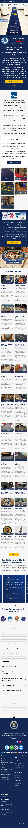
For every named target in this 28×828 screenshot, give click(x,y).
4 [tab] (13, 32)
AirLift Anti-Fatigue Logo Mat (6, 769)
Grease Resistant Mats (19, 767)
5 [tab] (14, 32)
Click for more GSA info (14, 122)
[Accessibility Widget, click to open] (25, 414)
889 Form (19, 41)
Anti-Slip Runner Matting (19, 765)
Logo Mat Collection (18, 775)
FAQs (16, 789)
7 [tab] (17, 32)
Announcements (18, 783)
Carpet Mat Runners (5, 809)
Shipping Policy (23, 823)
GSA (7, 823)
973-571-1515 (20, 1)
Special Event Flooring (5, 779)
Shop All (14, 85)
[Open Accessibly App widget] (14, 717)
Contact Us (4, 823)
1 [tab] (9, 32)
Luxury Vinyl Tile (4, 814)
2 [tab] (10, 32)
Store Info (16, 785)
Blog (15, 790)
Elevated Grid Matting (19, 762)
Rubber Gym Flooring (5, 801)
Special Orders (4, 758)
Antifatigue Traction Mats (19, 760)
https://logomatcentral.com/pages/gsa (18, 43)
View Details (7, 282)
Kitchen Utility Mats (18, 763)
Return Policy (17, 823)
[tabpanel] (14, 21)
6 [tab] (16, 32)
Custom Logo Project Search (14, 82)
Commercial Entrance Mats (6, 808)
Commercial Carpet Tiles (6, 777)
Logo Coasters (17, 777)
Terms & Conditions (14, 825)
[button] (23, 4)
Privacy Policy (11, 823)
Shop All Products (14, 162)
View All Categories (14, 242)
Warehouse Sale (4, 771)
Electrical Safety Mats (19, 769)
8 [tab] (19, 32)
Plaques (2, 760)
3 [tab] (11, 32)
